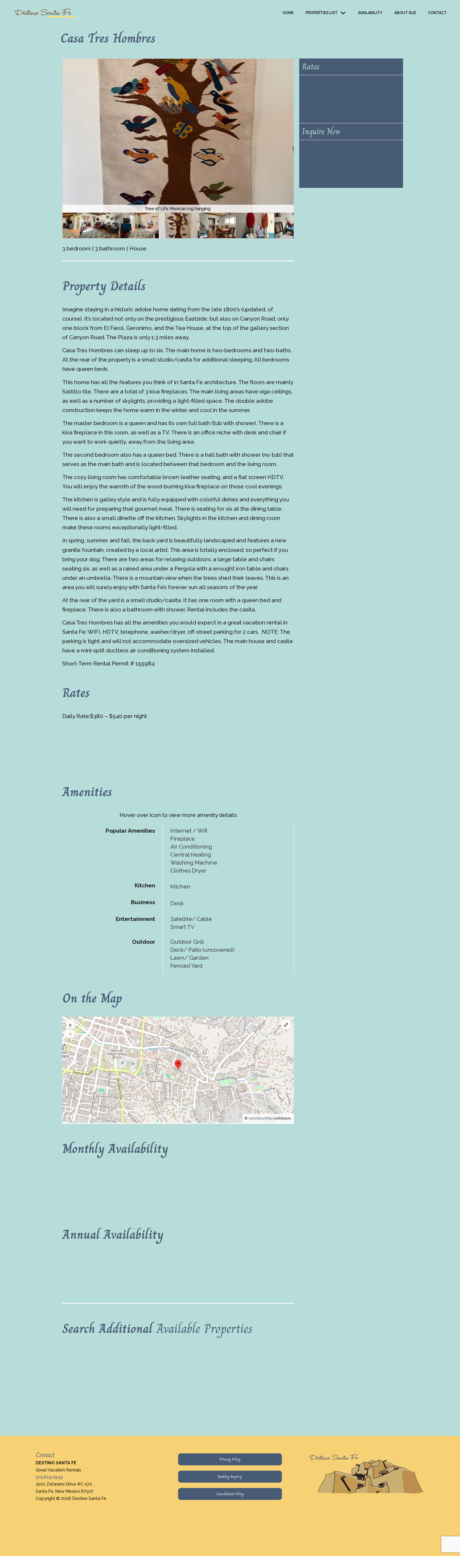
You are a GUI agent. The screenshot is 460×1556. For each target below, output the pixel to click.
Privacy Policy (230, 1459)
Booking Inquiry (230, 1476)
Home (288, 13)
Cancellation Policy (230, 1494)
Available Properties (204, 1328)
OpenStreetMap (260, 1118)
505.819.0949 (49, 1477)
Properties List (322, 13)
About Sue (405, 13)
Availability (370, 13)
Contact (437, 13)
